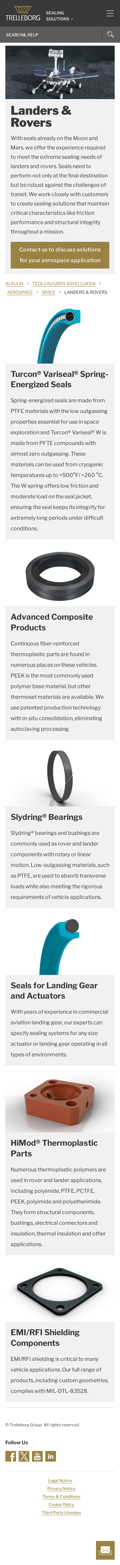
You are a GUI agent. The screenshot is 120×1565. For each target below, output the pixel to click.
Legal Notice (60, 1480)
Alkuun (14, 283)
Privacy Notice (61, 1488)
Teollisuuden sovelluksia (64, 283)
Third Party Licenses (61, 1512)
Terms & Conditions (61, 1496)
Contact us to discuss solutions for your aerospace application (60, 255)
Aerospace (20, 292)
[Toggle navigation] (107, 13)
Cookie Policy (61, 1504)
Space (48, 292)
